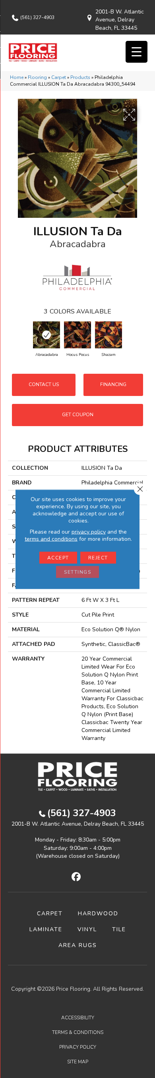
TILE (119, 929)
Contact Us (44, 384)
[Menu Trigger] (136, 52)
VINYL (87, 929)
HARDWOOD (98, 913)
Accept (58, 557)
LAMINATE (45, 929)
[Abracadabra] (46, 334)
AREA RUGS (77, 945)
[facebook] (76, 877)
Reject (98, 557)
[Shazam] (108, 334)
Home (16, 77)
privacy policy (89, 531)
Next (143, 335)
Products (80, 77)
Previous (12, 335)
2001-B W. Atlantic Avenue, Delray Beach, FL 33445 (119, 20)
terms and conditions (51, 538)
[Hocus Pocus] (77, 334)
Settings (77, 572)
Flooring (37, 77)
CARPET (50, 913)
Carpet (58, 77)
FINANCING (113, 384)
